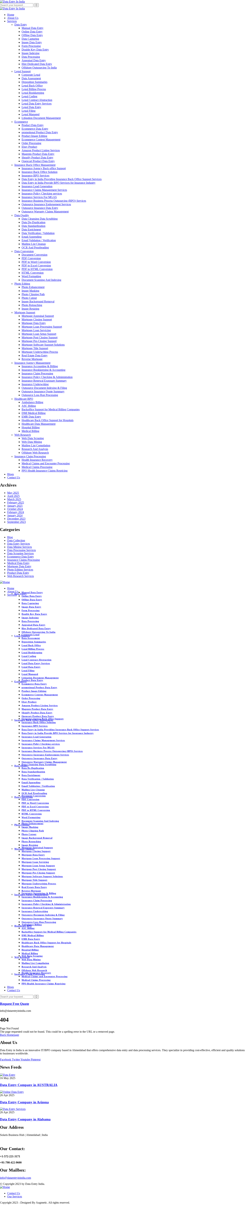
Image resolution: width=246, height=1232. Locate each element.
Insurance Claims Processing (23, 559)
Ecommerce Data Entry (20, 556)
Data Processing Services (21, 550)
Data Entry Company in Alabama (25, 1119)
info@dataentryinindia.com (15, 1177)
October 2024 (15, 508)
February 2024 (15, 512)
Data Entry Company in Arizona (24, 1102)
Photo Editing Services (20, 569)
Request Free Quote (14, 1004)
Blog (10, 537)
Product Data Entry (18, 572)
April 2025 (13, 496)
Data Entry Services (18, 543)
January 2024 (15, 515)
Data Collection (16, 540)
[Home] (5, 582)
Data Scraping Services (20, 553)
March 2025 (14, 499)
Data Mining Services (19, 546)
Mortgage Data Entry (19, 566)
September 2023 (16, 521)
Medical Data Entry (18, 563)
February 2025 (15, 502)
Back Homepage (9, 1034)
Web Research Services (20, 576)
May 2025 (13, 492)
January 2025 (15, 505)
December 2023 (16, 518)
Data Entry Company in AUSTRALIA (28, 1085)
